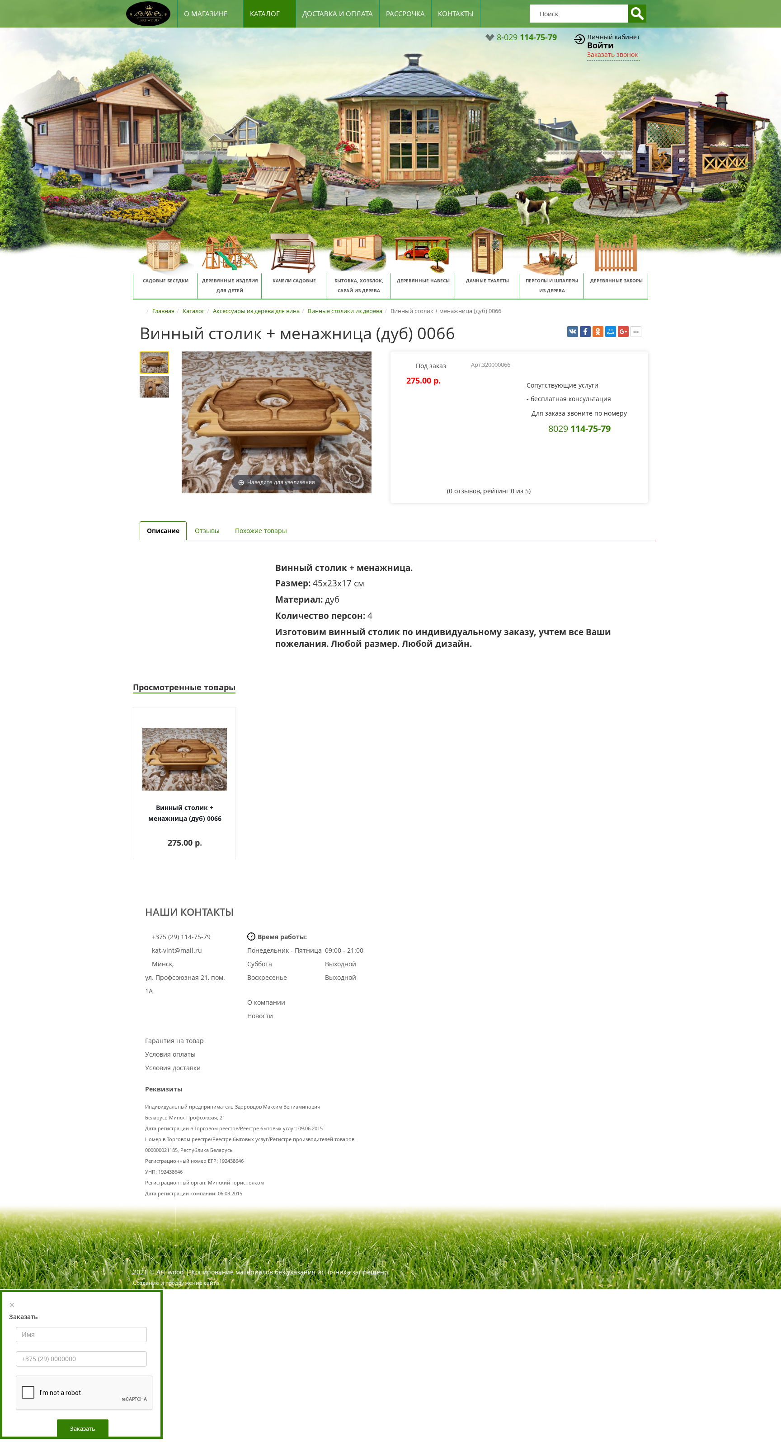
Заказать (82, 1428)
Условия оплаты (170, 1054)
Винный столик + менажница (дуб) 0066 (184, 813)
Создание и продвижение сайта (176, 1283)
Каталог (265, 13)
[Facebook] (585, 331)
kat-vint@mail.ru (177, 950)
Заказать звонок (612, 54)
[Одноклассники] (598, 331)
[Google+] (623, 331)
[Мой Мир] (610, 331)
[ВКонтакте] (572, 331)
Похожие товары (261, 530)
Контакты (456, 13)
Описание (163, 530)
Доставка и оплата (337, 13)
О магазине (205, 13)
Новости (260, 1015)
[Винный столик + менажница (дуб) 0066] (154, 362)
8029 (579, 428)
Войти (600, 45)
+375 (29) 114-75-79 (180, 936)
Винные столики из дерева (345, 311)
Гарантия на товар (174, 1040)
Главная (163, 311)
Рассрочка (405, 13)
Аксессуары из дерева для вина (256, 311)
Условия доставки (173, 1067)
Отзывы (207, 530)
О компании (266, 1002)
